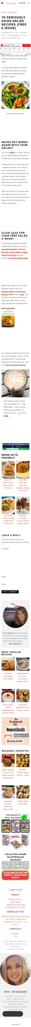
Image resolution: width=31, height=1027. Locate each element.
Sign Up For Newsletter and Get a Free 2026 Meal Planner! (15, 919)
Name (4, 577)
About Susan (12, 1014)
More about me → (15, 644)
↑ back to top (15, 890)
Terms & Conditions (15, 905)
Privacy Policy (15, 899)
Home (4, 12)
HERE (12, 153)
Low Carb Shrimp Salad (18, 258)
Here (22, 294)
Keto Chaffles (15, 252)
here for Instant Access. (16, 365)
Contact (15, 933)
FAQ (15, 936)
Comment (6, 549)
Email (3, 584)
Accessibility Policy (15, 907)
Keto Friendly (12, 12)
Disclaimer (15, 902)
